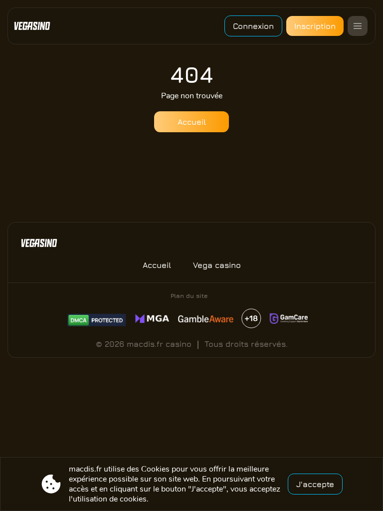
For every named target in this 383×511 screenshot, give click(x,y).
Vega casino (217, 264)
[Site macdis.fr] (36, 25)
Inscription (315, 25)
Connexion (253, 25)
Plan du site (189, 295)
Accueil (192, 121)
